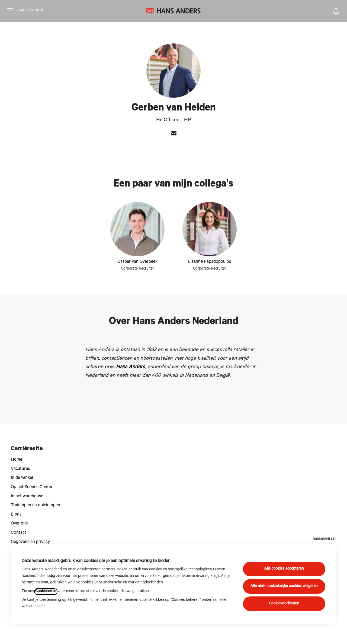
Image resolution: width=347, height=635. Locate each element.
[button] (336, 10)
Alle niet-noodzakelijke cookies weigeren (284, 586)
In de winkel (22, 478)
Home (16, 459)
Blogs (16, 514)
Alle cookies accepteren (284, 569)
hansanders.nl (324, 539)
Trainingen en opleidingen (35, 505)
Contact (18, 532)
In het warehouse (27, 496)
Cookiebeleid (45, 591)
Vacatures (20, 469)
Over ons (19, 523)
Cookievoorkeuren (284, 604)
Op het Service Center (32, 487)
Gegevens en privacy (30, 542)
